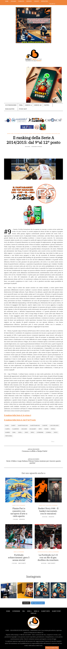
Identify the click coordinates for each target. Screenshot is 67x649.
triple (32, 432)
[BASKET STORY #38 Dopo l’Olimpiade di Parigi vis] (25, 590)
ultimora (48, 432)
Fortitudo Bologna (43, 551)
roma (14, 432)
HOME (8, 611)
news (40, 429)
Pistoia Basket (36, 133)
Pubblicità (21, 1)
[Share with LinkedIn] (35, 150)
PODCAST (23, 109)
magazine (48, 505)
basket (13, 425)
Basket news (10, 133)
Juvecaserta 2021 (18, 133)
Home (6, 1)
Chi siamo (13, 1)
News (46, 105)
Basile (7, 425)
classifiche (15, 429)
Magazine (9, 109)
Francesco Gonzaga (37, 146)
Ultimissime (11, 105)
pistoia (53, 429)
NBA (21, 105)
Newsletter (44, 1)
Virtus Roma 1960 (55, 133)
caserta (7, 429)
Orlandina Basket (28, 133)
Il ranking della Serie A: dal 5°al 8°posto (20, 420)
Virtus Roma (8, 436)
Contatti (36, 1)
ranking (7, 432)
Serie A (28, 105)
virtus (55, 432)
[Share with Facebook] (30, 150)
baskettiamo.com (23, 425)
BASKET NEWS (45, 611)
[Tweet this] (32, 150)
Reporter (29, 1)
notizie (46, 429)
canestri (44, 425)
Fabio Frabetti (22, 563)
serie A (20, 432)
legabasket (33, 429)
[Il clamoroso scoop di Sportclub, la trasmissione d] (9, 590)
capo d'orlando (54, 425)
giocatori (24, 429)
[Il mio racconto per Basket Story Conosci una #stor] (42, 590)
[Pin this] (37, 150)
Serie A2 (38, 105)
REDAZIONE (22, 519)
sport (26, 432)
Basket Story (42, 505)
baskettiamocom (35, 425)
